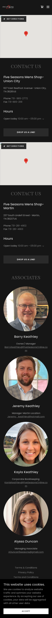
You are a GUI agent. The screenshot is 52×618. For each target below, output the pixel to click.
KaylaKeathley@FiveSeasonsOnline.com (26, 484)
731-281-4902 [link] (18, 225)
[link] (8, 7)
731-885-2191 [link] (15, 102)
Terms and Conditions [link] (26, 577)
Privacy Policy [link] (26, 572)
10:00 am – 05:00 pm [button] (29, 118)
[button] (48, 7)
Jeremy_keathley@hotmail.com (26, 416)
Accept (26, 611)
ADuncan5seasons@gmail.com (26, 552)
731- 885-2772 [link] (19, 98)
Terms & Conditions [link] (26, 567)
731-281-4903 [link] (15, 229)
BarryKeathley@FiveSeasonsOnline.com (26, 348)
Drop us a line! (26, 132)
